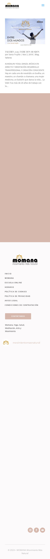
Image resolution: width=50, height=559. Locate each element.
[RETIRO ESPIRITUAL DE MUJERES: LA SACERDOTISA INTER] (25, 393)
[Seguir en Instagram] (30, 530)
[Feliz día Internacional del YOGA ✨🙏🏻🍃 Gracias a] (25, 363)
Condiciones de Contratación (21, 305)
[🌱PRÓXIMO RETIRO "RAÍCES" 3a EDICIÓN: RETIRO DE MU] (25, 452)
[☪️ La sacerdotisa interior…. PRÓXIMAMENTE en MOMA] (25, 481)
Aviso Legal (11, 300)
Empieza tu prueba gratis (23, 228)
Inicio (8, 274)
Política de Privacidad (17, 296)
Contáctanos (18, 316)
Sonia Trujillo (14, 54)
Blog (37, 54)
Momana (9, 278)
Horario (9, 287)
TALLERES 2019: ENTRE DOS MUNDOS (22, 52)
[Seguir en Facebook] (36, 530)
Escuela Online (13, 283)
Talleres (8, 57)
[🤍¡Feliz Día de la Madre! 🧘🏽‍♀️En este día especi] (25, 511)
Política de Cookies (16, 291)
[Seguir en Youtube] (42, 530)
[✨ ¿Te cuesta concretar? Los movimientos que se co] (25, 422)
